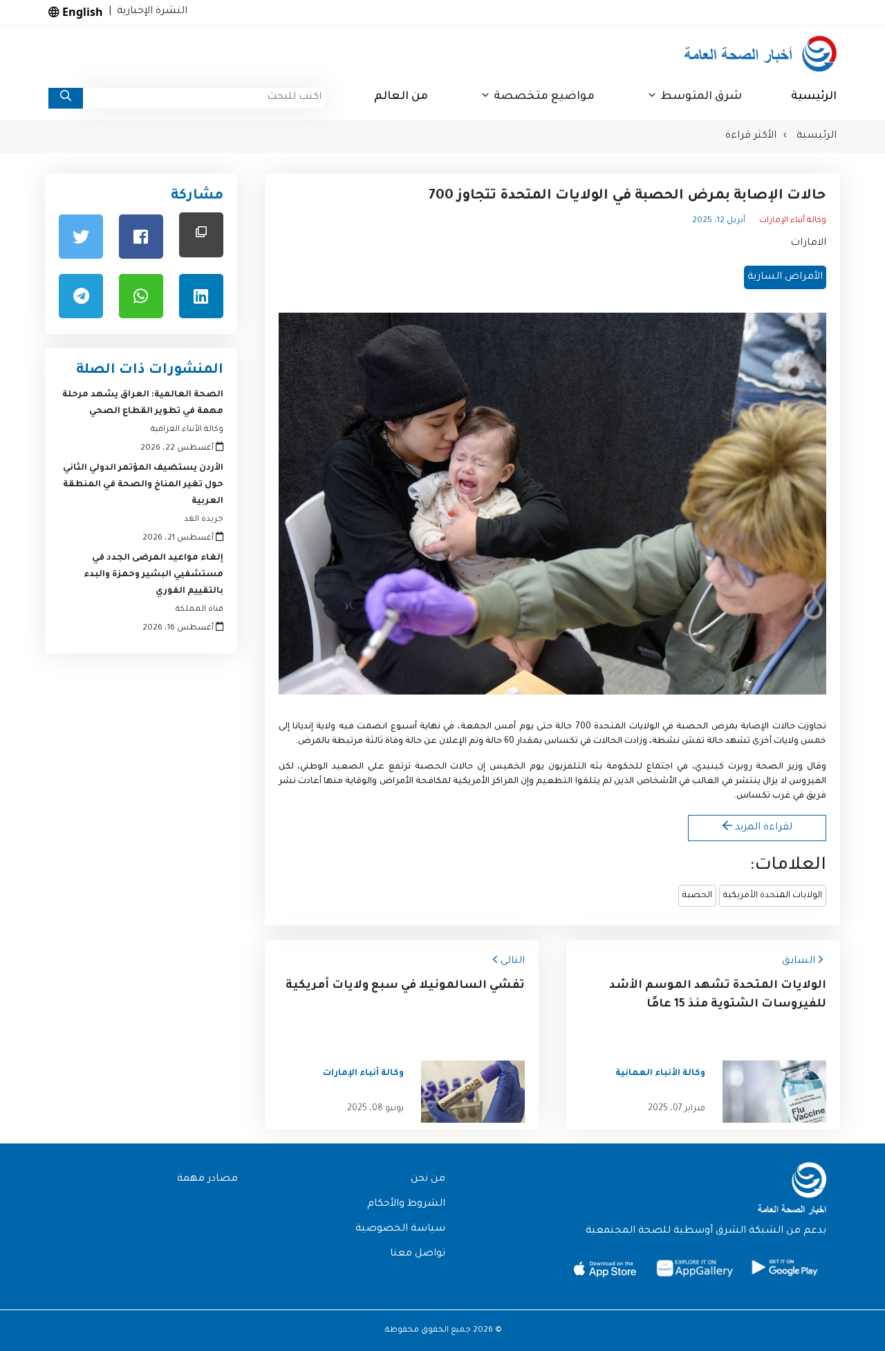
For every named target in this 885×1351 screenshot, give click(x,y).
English (81, 11)
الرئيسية (814, 97)
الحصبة (697, 896)
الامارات (808, 243)
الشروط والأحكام (406, 1204)
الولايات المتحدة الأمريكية (772, 896)
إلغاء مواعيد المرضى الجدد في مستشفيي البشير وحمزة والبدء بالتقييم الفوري (153, 574)
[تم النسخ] (201, 234)
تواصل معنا (417, 1254)
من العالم (401, 97)
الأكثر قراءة (750, 136)
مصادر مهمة (207, 1179)
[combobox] (204, 98)
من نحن (428, 1179)
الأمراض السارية (785, 277)
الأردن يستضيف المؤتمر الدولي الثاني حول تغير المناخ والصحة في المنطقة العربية (143, 484)
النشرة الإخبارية (149, 11)
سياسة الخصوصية (400, 1229)
